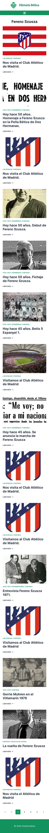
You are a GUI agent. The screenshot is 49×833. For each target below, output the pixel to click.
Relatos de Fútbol (19, 741)
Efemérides (16, 110)
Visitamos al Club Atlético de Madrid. (23, 541)
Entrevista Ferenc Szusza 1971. (22, 593)
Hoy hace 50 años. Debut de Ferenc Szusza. (24, 227)
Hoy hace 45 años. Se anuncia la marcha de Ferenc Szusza (19, 436)
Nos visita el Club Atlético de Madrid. (23, 64)
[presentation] (24, 40)
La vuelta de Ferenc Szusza (24, 746)
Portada (17, 58)
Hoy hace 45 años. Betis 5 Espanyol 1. (23, 330)
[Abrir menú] (24, 13)
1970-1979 (7, 110)
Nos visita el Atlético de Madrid (21, 796)
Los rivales (7, 58)
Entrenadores (18, 586)
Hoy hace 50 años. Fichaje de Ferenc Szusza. (23, 279)
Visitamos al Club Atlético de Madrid (23, 382)
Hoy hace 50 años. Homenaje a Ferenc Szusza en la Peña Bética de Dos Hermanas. (24, 120)
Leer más (8, 72)
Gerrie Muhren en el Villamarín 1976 (18, 696)
